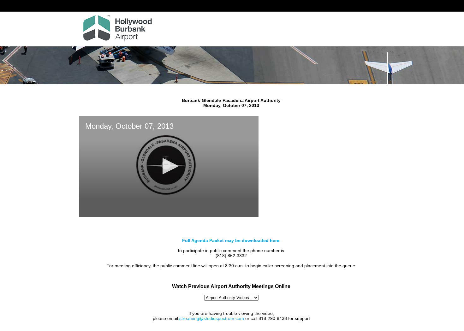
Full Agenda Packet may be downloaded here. (231, 240)
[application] (169, 166)
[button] (169, 166)
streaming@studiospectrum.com (211, 318)
